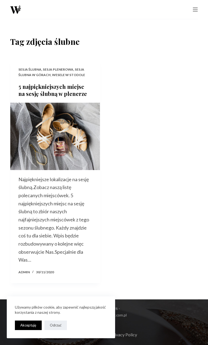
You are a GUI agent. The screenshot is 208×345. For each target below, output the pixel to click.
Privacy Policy (123, 334)
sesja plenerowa (58, 69)
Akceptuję (28, 325)
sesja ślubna (29, 69)
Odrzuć (55, 325)
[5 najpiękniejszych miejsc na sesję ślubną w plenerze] (55, 136)
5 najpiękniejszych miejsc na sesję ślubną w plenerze (52, 90)
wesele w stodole (68, 75)
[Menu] (195, 9)
